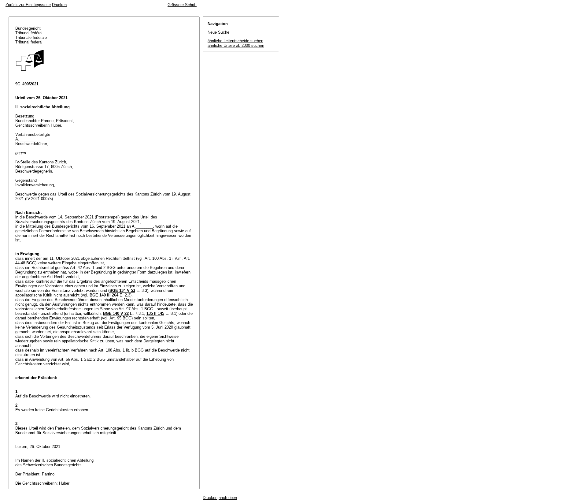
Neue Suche (218, 32)
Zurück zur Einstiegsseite (28, 4)
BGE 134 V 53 (122, 290)
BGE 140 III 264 (104, 295)
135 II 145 (155, 313)
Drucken (59, 4)
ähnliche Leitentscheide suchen (235, 41)
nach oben (228, 497)
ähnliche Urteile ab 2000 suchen (236, 45)
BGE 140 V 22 (116, 313)
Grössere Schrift (182, 4)
